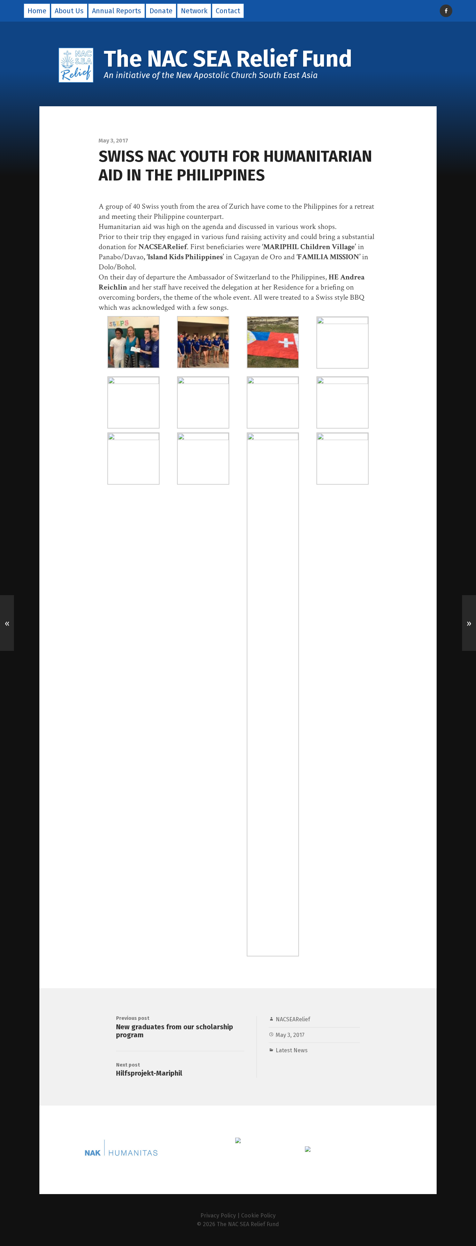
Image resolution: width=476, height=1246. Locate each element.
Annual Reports (116, 11)
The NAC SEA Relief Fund (248, 1224)
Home (37, 11)
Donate (160, 11)
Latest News (292, 1050)
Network (194, 11)
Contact (228, 11)
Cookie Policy (258, 1215)
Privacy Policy (218, 1215)
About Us (69, 11)
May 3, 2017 (290, 1035)
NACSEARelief (293, 1019)
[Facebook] (446, 11)
